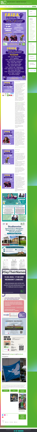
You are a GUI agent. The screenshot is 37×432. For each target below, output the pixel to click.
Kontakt (25, 6)
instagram (12, 354)
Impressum (29, 428)
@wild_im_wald (17, 151)
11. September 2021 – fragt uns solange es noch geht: (32, 27)
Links (29, 6)
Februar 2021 (31, 48)
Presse (21, 6)
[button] (34, 6)
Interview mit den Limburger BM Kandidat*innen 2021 (32, 34)
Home (6, 6)
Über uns (9, 6)
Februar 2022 (31, 45)
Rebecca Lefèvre (17, 83)
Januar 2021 (31, 49)
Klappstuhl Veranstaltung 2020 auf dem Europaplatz (32, 30)
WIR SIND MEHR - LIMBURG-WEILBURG (16, 2)
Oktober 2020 (31, 50)
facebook (20, 354)
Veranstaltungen (16, 6)
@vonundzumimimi (20, 102)
